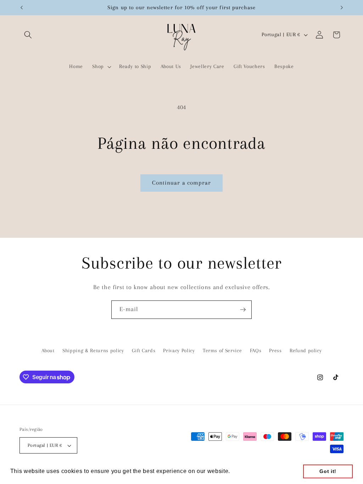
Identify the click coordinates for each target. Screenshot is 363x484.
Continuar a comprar (181, 183)
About (48, 351)
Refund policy (306, 351)
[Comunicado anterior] (21, 7)
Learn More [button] (248, 471)
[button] (28, 34)
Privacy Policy (179, 351)
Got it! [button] (327, 471)
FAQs (256, 351)
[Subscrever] (242, 309)
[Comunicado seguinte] (342, 7)
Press (275, 351)
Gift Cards (144, 351)
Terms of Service (222, 351)
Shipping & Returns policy (93, 351)
